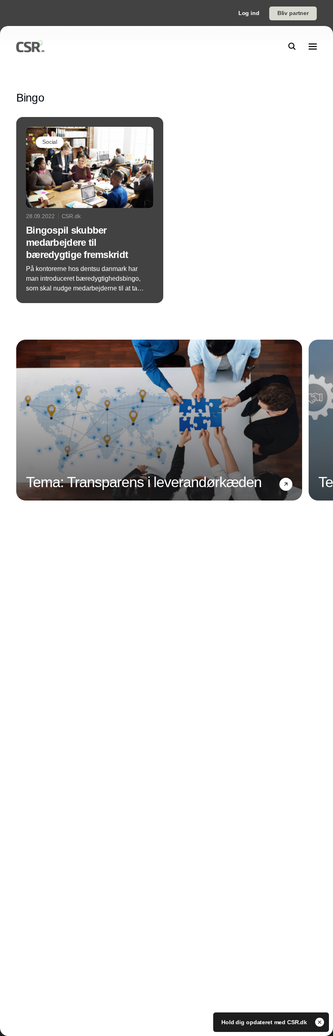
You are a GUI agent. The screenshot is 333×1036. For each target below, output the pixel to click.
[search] (292, 46)
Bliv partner (293, 13)
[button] (285, 484)
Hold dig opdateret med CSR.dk (265, 1022)
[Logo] (30, 46)
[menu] (313, 46)
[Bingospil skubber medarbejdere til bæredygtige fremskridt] (89, 210)
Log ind (248, 13)
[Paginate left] (22, 420)
